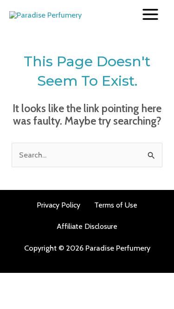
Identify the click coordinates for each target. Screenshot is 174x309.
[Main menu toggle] (150, 14)
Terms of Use (115, 205)
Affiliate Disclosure (87, 226)
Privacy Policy (58, 205)
